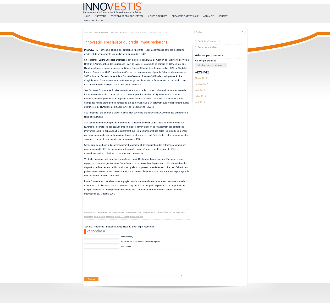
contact (223, 16)
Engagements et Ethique (185, 16)
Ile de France (99, 216)
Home (97, 32)
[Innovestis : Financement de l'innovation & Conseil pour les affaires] (113, 13)
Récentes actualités (207, 47)
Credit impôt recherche (119, 32)
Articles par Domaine (205, 60)
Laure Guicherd (136, 216)
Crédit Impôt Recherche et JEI (127, 16)
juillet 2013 (200, 96)
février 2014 (201, 78)
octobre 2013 (201, 84)
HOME (87, 16)
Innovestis (100, 16)
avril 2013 (200, 102)
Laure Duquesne (143, 212)
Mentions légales (93, 21)
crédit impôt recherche (165, 212)
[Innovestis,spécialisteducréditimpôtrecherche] (126, 42)
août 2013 (200, 90)
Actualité (208, 16)
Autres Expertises (157, 16)
